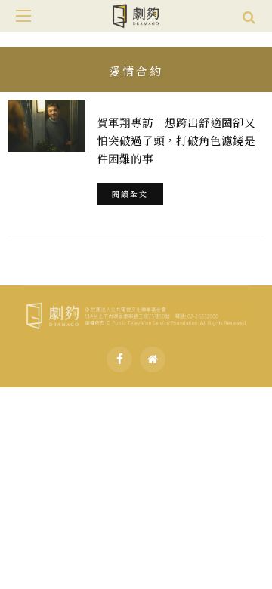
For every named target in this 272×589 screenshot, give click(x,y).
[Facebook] (119, 359)
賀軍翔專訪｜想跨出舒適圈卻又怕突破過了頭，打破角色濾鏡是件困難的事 (176, 140)
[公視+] (152, 359)
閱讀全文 (130, 193)
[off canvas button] (23, 15)
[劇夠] (136, 313)
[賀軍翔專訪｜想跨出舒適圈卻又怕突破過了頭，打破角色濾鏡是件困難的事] (46, 126)
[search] (249, 16)
